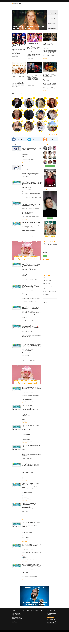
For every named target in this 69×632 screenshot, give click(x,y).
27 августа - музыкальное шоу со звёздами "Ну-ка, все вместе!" (18, 45)
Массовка (13, 56)
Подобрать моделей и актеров (39, 613)
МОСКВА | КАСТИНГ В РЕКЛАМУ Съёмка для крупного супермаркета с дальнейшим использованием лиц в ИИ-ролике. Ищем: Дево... (32, 182)
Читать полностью (29, 59)
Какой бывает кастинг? (46, 297)
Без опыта (47, 56)
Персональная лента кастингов (28, 614)
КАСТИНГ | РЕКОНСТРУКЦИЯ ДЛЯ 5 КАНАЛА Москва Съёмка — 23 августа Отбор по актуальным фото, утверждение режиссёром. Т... (31, 287)
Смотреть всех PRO (53, 134)
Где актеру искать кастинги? (47, 300)
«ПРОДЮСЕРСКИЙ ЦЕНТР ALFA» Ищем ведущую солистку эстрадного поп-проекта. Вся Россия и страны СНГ (49, 44)
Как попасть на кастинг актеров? (47, 286)
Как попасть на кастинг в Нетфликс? (48, 278)
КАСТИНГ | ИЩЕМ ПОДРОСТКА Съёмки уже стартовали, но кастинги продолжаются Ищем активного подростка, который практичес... (31, 224)
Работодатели (37, 6)
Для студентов (53, 55)
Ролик (26, 339)
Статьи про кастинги (26, 621)
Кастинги (23, 6)
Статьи (47, 6)
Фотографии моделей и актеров (39, 612)
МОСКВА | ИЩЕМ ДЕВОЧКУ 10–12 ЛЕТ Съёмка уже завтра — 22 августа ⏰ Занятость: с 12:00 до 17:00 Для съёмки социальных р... (30, 326)
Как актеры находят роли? (46, 289)
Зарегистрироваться (50, 165)
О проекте (13, 621)
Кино (29, 279)
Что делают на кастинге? (46, 299)
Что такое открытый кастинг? (47, 280)
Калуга (26, 559)
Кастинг (29, 58)
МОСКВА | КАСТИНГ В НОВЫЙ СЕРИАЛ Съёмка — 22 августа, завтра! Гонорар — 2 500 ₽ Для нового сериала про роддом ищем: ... (32, 464)
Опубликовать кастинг (27, 615)
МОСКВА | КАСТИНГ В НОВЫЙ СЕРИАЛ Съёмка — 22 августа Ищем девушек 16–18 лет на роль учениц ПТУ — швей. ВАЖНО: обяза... (31, 566)
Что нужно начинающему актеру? (47, 288)
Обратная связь (14, 624)
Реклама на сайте (14, 623)
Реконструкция (25, 301)
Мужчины (36, 279)
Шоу (43, 56)
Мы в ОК (52, 139)
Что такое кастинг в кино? (46, 283)
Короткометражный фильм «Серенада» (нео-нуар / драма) (34, 74)
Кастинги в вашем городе (27, 613)
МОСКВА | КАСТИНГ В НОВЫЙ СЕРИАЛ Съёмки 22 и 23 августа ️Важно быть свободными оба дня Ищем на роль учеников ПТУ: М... (30, 427)
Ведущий (33, 216)
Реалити (24, 176)
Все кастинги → (39, 582)
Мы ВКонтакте (20, 139)
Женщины (48, 55)
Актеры (33, 85)
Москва (17, 56)
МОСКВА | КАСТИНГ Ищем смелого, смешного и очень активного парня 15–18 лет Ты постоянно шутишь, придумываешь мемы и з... (32, 389)
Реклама (29, 197)
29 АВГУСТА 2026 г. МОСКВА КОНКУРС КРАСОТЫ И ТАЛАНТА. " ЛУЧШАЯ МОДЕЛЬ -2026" (18, 75)
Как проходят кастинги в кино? (47, 277)
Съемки (52, 87)
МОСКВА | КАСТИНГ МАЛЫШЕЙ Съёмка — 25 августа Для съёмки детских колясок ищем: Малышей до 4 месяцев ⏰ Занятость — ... (31, 524)
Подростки (17, 86)
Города (43, 6)
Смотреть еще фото (50, 218)
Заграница (29, 85)
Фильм (35, 559)
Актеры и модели (29, 6)
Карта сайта (13, 625)
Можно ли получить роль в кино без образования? (50, 291)
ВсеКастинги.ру (17, 3)
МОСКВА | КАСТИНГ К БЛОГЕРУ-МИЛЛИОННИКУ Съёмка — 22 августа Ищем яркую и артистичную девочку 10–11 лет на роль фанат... (31, 505)
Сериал (23, 216)
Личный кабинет (54, 6)
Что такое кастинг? (45, 302)
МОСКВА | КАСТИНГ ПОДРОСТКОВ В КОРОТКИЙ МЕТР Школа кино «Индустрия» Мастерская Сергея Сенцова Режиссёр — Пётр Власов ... (31, 264)
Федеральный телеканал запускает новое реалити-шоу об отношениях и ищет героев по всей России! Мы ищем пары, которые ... (31, 167)
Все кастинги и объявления (27, 612)
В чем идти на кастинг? (46, 294)
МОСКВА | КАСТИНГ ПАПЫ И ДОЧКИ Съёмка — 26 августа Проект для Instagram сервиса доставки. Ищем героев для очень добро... (31, 485)
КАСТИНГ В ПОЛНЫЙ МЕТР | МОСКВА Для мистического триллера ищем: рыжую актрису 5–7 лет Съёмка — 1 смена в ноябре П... (31, 346)
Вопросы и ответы (14, 622)
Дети (26, 197)
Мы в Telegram (36, 139)
